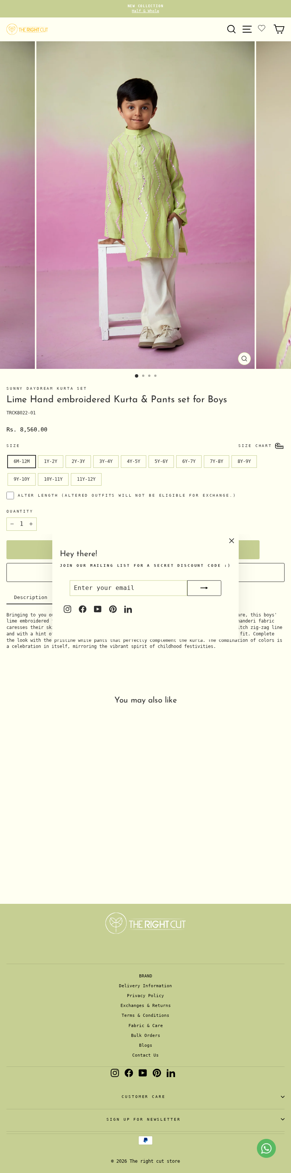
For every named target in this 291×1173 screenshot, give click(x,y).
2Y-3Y (78, 461)
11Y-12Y (86, 479)
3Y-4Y (106, 461)
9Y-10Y (22, 479)
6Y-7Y (189, 461)
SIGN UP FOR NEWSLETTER (143, 1119)
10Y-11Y (53, 479)
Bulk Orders (145, 1035)
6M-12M (22, 461)
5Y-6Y (161, 461)
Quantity (19, 511)
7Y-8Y (216, 461)
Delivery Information (145, 985)
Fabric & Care (145, 1025)
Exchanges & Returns (145, 1005)
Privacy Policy (145, 995)
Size (13, 446)
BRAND (145, 976)
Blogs (145, 1045)
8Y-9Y (244, 461)
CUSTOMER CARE (143, 1097)
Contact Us (145, 1055)
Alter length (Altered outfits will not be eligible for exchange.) (127, 495)
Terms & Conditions (145, 1015)
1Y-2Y (50, 461)
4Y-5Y (133, 461)
